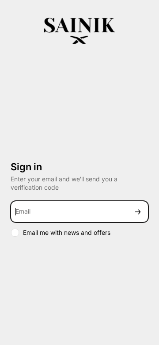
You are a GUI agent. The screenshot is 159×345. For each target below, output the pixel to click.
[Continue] (137, 211)
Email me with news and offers (66, 232)
